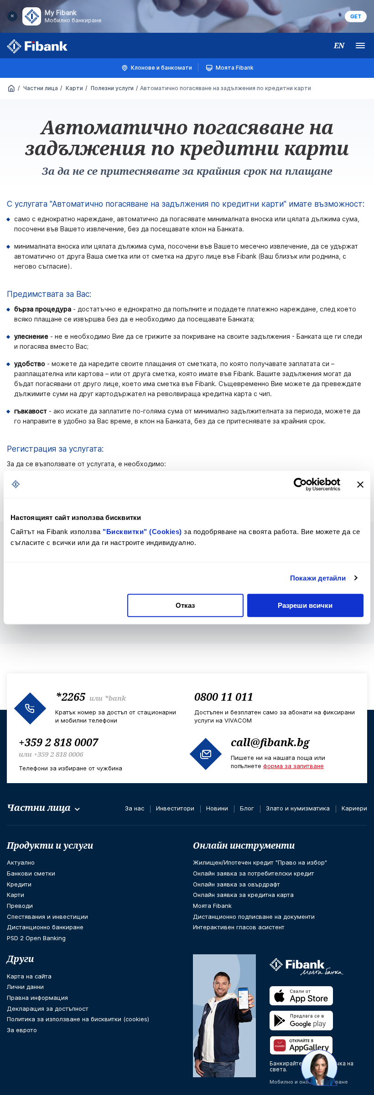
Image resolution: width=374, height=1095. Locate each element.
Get (355, 16)
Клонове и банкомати (161, 67)
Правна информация (37, 997)
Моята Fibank (235, 67)
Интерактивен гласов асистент (239, 927)
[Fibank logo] (37, 46)
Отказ (185, 605)
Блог (247, 808)
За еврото (22, 1030)
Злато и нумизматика (298, 808)
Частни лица (40, 88)
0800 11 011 (223, 696)
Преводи (20, 905)
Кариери (354, 808)
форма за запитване (293, 765)
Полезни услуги (111, 88)
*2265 (70, 696)
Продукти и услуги (50, 845)
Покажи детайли (318, 578)
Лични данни (25, 986)
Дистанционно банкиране (45, 927)
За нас (134, 808)
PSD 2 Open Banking (36, 938)
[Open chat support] (319, 1067)
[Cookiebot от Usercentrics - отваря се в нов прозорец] (300, 484)
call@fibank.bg (270, 742)
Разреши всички (305, 605)
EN (339, 45)
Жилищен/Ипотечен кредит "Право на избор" (260, 862)
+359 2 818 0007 (58, 742)
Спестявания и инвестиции (47, 916)
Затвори (12, 16)
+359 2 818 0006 (58, 754)
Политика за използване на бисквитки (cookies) (78, 1019)
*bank (115, 698)
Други (20, 959)
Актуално (21, 862)
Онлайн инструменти (244, 845)
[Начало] (11, 89)
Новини (217, 808)
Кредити (19, 884)
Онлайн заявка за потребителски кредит (253, 873)
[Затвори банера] (360, 484)
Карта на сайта (29, 976)
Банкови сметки (31, 873)
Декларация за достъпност (47, 1008)
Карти (73, 88)
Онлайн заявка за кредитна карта (243, 894)
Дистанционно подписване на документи (254, 916)
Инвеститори (175, 808)
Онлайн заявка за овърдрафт (236, 884)
